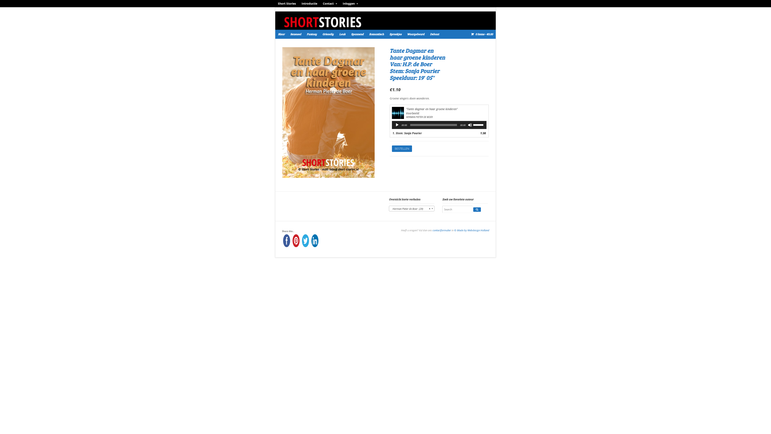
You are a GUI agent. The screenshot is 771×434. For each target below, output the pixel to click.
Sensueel (295, 34)
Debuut (434, 34)
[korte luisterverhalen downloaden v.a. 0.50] (322, 27)
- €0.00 (484, 34)
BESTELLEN (402, 148)
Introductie (309, 3)
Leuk (342, 34)
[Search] (477, 209)
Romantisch (376, 34)
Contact (328, 3)
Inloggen (349, 3)
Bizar (281, 34)
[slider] (478, 124)
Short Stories (287, 3)
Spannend (357, 34)
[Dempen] (470, 125)
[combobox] (411, 208)
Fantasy (312, 34)
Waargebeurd (415, 34)
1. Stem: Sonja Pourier (407, 133)
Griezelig (328, 34)
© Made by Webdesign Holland (471, 230)
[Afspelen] (397, 125)
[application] (439, 125)
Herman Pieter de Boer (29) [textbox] (410, 209)
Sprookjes (396, 34)
